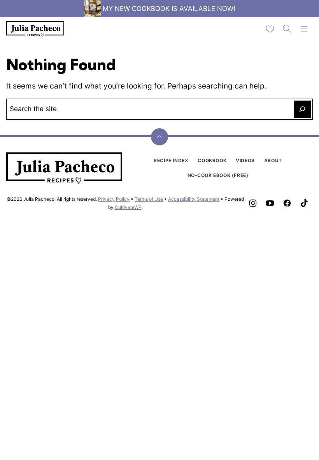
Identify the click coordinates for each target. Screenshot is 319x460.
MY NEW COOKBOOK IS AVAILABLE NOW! (169, 8)
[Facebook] (287, 203)
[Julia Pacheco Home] (35, 29)
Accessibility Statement (193, 199)
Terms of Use (149, 199)
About (273, 160)
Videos (245, 160)
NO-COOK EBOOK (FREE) (218, 175)
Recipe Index (171, 160)
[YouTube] (270, 203)
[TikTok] (304, 203)
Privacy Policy (114, 199)
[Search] (287, 28)
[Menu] (304, 28)
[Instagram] (252, 203)
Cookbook (212, 160)
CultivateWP (128, 207)
